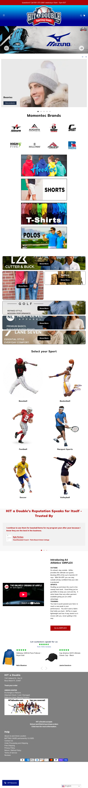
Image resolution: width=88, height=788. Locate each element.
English (68, 786)
